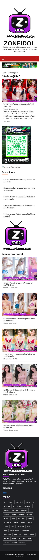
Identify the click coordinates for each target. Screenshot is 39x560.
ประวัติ (28, 526)
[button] (4, 58)
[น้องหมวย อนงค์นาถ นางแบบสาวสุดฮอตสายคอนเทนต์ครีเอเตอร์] (19, 304)
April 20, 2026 (13, 394)
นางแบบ (30, 522)
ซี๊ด (19, 518)
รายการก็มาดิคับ (25, 530)
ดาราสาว (30, 518)
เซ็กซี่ (29, 538)
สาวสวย (32, 534)
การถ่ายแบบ (24, 510)
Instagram (19, 502)
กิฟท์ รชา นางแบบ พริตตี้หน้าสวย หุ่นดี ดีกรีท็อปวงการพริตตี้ (19, 215)
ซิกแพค (13, 518)
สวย (20, 534)
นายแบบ (6, 526)
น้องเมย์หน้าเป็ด (20, 526)
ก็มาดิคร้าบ (6, 514)
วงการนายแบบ (7, 534)
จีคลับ (5, 492)
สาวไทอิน (6, 538)
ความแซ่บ (6, 518)
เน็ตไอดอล (15, 278)
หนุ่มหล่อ (14, 538)
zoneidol (15, 510)
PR (13, 506)
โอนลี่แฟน (6, 99)
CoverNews (30, 554)
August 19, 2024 (14, 109)
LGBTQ (28, 502)
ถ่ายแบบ (16, 522)
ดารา (23, 518)
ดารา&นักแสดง (8, 278)
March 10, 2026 (14, 430)
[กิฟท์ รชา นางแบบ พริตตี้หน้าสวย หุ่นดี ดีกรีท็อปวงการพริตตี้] (19, 411)
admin (6, 109)
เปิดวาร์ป (14, 542)
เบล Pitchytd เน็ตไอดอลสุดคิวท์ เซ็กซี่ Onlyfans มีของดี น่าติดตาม (19, 207)
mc (33, 502)
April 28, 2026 (13, 358)
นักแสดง (23, 522)
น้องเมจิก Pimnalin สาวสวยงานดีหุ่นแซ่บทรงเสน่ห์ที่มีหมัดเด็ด (19, 181)
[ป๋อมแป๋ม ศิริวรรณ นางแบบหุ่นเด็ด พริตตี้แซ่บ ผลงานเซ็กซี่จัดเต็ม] (19, 340)
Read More (7, 121)
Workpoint (27, 506)
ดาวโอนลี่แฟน (7, 522)
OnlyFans (7, 506)
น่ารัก (12, 526)
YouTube (7, 510)
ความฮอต (29, 514)
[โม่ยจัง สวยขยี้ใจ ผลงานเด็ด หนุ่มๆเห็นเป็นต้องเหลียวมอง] (19, 90)
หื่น (19, 538)
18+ (5, 502)
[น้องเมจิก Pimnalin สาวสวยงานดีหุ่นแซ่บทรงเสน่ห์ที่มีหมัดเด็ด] (19, 268)
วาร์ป (15, 534)
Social (19, 506)
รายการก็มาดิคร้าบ (14, 530)
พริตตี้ (5, 530)
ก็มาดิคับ (14, 514)
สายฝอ (26, 534)
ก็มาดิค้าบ (21, 514)
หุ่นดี (24, 538)
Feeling (11, 502)
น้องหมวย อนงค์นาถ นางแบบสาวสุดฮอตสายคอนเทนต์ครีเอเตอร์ (19, 189)
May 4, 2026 (13, 323)
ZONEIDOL (19, 43)
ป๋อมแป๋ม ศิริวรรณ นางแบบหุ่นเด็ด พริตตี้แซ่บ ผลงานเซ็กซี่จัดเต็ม (19, 198)
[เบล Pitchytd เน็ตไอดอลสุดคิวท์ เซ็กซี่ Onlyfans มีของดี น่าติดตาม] (19, 375)
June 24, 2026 (13, 287)
